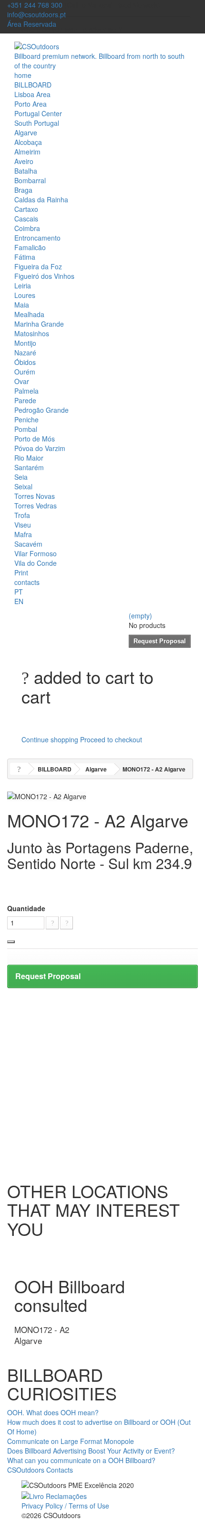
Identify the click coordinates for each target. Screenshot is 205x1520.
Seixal (23, 486)
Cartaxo (26, 209)
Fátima (24, 257)
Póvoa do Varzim (39, 448)
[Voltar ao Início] (19, 769)
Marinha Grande (39, 324)
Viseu (22, 524)
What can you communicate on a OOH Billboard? (81, 1460)
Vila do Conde (35, 563)
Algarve (25, 132)
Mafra (23, 534)
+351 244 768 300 (34, 5)
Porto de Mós (34, 438)
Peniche (26, 419)
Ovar (21, 381)
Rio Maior (28, 458)
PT (18, 591)
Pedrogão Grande (41, 410)
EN (18, 601)
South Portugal (36, 123)
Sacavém (28, 544)
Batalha (25, 171)
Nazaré (25, 352)
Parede (25, 400)
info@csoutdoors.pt (36, 14)
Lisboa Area (32, 94)
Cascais (26, 218)
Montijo (25, 343)
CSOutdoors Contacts (40, 1470)
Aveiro (23, 161)
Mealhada (29, 314)
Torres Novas (34, 496)
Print (21, 572)
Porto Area (30, 104)
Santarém (29, 467)
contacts (27, 582)
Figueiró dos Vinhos (44, 276)
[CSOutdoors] (36, 45)
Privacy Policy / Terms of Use (65, 1505)
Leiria (22, 285)
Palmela (26, 391)
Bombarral (30, 180)
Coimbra (27, 228)
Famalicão (30, 247)
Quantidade (26, 908)
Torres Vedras (35, 505)
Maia (21, 304)
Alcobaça (28, 142)
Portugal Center (38, 113)
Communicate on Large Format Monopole (70, 1441)
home (22, 75)
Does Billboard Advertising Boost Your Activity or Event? (91, 1450)
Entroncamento (37, 237)
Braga (23, 190)
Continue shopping (49, 739)
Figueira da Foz (38, 266)
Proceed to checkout (111, 739)
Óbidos (25, 362)
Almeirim (27, 151)
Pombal (25, 429)
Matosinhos (31, 333)
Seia (21, 477)
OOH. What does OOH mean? (53, 1412)
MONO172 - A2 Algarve (41, 1334)
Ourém (24, 371)
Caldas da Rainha (41, 199)
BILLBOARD (32, 84)
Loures (24, 295)
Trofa (22, 515)
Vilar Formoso (35, 553)
